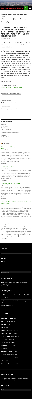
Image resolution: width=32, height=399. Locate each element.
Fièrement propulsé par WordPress (9, 397)
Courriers (3, 327)
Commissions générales (7, 318)
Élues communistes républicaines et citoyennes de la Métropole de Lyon (12, 8)
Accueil (3, 252)
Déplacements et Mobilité (8, 333)
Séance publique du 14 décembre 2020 (11, 93)
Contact (3, 255)
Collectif (13, 38)
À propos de (4, 248)
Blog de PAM (6, 143)
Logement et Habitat (6, 345)
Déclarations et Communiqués (9, 330)
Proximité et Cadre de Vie (8, 351)
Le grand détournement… (7, 305)
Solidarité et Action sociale (8, 357)
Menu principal (30, 8)
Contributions (4, 324)
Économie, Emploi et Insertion (9, 336)
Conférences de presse (7, 321)
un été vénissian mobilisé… (8, 166)
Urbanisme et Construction (8, 363)
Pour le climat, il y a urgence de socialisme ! (12, 223)
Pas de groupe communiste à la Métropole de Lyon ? (14, 301)
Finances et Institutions (8, 14)
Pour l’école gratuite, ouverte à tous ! (10, 108)
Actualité (3, 258)
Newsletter (4, 261)
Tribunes (3, 360)
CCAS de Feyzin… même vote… (9, 101)
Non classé (4, 348)
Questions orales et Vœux (7, 354)
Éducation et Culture (6, 339)
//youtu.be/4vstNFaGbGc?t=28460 (11, 87)
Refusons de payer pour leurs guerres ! (11, 183)
